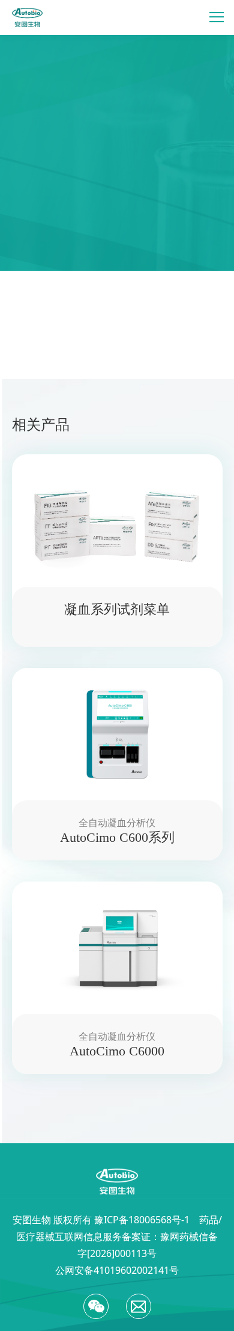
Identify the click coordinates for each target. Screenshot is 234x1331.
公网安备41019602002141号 (117, 1270)
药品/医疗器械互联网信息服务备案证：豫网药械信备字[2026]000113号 (119, 1236)
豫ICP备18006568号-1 (142, 1219)
